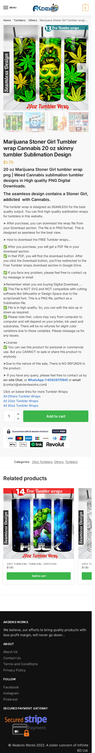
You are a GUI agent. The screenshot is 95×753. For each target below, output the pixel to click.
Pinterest (10, 699)
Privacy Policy (14, 670)
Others (32, 20)
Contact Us (12, 658)
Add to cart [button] (39, 576)
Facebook (11, 687)
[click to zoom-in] (45, 67)
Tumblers (19, 20)
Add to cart (55, 416)
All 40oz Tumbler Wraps (20, 405)
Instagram (11, 693)
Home (7, 20)
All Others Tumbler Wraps (21, 396)
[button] (18, 414)
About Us (10, 652)
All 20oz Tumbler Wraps (20, 401)
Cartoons (50, 563)
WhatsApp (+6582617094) (48, 380)
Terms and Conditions (20, 664)
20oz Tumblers (42, 462)
